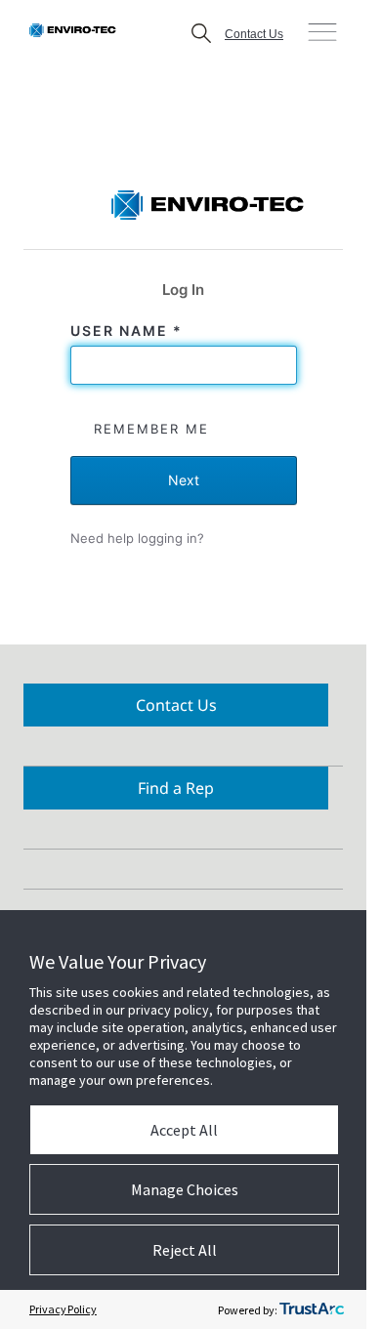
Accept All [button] (184, 1130)
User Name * (129, 331)
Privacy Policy (63, 1309)
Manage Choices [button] (184, 1189)
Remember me (151, 428)
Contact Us (254, 34)
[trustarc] (311, 1309)
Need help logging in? (137, 538)
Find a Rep (176, 788)
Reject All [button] (184, 1250)
